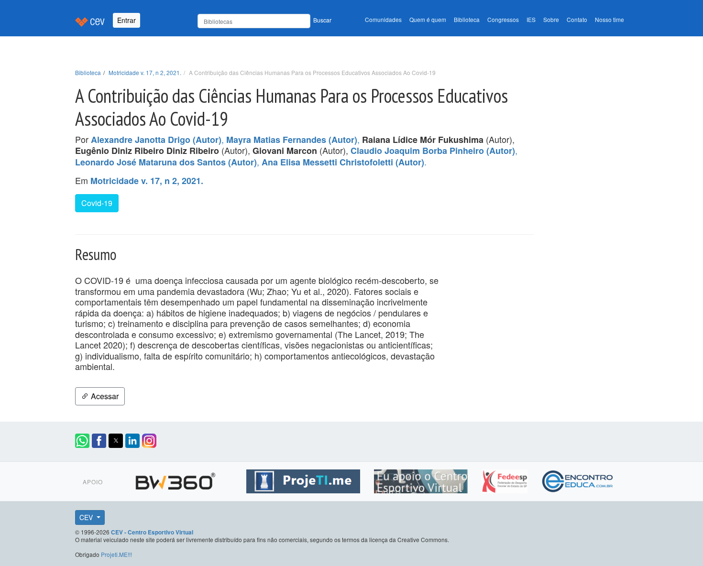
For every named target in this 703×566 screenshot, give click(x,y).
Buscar (322, 20)
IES (531, 19)
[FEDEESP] (506, 480)
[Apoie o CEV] (422, 480)
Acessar (104, 396)
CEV (87, 517)
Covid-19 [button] (96, 202)
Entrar (126, 20)
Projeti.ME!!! (116, 554)
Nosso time (609, 19)
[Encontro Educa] (578, 480)
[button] (82, 441)
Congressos (503, 19)
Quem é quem (427, 19)
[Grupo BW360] (177, 480)
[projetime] (304, 480)
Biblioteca (467, 19)
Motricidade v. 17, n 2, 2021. (145, 72)
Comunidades (383, 19)
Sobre (551, 19)
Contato (577, 19)
